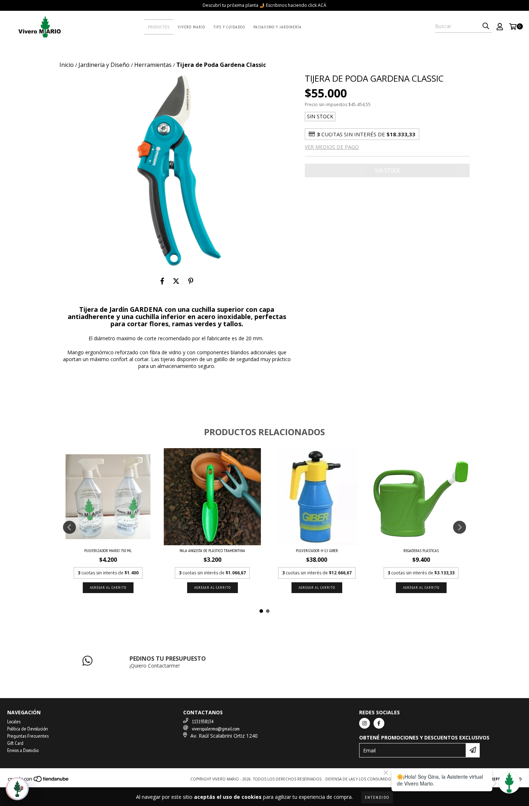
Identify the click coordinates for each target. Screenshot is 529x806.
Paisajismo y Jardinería (277, 26)
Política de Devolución (27, 728)
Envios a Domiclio (23, 750)
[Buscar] (486, 26)
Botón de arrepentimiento (493, 779)
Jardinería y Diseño (104, 64)
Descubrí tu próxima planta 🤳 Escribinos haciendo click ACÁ (264, 5)
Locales (14, 721)
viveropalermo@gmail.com (216, 728)
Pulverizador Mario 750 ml (108, 550)
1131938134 (202, 721)
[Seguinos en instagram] (364, 723)
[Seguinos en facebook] (379, 723)
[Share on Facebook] (162, 280)
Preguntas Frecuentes (28, 736)
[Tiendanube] (38, 780)
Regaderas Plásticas (421, 550)
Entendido (377, 797)
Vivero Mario (191, 26)
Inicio (66, 65)
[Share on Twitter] (176, 280)
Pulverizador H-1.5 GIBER (317, 550)
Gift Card (15, 743)
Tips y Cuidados (229, 26)
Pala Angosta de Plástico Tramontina (212, 550)
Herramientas (153, 64)
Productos (158, 26)
